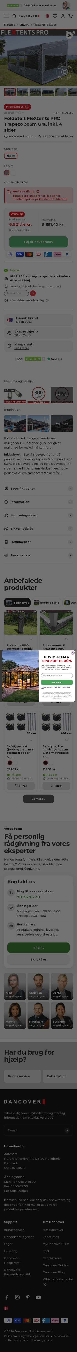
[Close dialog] (72, 653)
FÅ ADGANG (57, 682)
